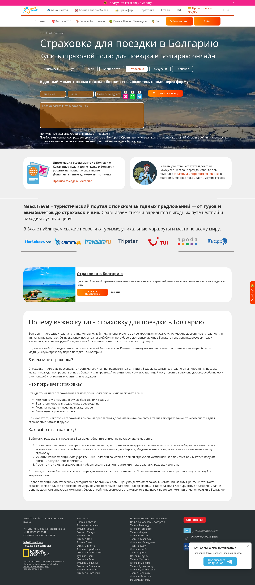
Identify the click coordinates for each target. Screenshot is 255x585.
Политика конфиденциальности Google (40, 564)
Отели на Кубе (138, 549)
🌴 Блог (156, 21)
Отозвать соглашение (32, 569)
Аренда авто (111, 69)
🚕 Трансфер (124, 10)
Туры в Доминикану (141, 566)
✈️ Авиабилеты (57, 10)
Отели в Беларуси (140, 576)
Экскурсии (160, 69)
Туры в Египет (85, 542)
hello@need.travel (33, 542)
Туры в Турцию (85, 528)
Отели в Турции (86, 532)
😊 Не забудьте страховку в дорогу (127, 3)
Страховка (147, 10)
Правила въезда (86, 522)
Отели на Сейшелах (88, 566)
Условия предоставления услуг (36, 566)
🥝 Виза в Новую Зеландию (128, 21)
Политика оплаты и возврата (147, 522)
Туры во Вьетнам (87, 569)
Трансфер (182, 69)
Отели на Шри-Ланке (89, 552)
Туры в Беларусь (140, 573)
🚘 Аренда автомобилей (91, 10)
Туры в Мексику (139, 559)
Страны (40, 21)
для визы (85, 134)
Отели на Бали (85, 559)
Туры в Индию (138, 532)
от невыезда (101, 134)
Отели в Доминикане (142, 569)
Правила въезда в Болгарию (72, 181)
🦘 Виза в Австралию (90, 21)
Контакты (82, 518)
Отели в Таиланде (141, 528)
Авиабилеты (52, 69)
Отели (165, 10)
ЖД (179, 10)
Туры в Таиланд (139, 525)
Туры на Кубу (138, 545)
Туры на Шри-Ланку (88, 549)
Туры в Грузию (138, 552)
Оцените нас (194, 520)
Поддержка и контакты (37, 545)
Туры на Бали (85, 556)
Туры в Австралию (88, 525)
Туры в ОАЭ (84, 535)
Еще (226, 10)
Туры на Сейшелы (87, 562)
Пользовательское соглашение (148, 518)
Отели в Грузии (139, 556)
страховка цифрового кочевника (196, 174)
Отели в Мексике (140, 562)
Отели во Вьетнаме (88, 573)
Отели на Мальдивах (142, 542)
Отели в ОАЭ (84, 539)
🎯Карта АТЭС (61, 21)
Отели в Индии (139, 535)
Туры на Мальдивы (141, 539)
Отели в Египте (86, 545)
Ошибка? (252, 292)
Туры (72, 69)
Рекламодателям (140, 579)
